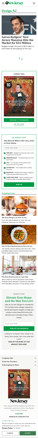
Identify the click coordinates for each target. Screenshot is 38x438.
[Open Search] (34, 3)
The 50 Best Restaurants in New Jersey (17, 246)
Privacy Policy (7, 428)
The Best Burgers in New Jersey (14, 217)
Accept (28, 433)
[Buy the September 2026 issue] (19, 96)
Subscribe (19, 414)
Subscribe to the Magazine (19, 120)
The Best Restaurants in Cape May (15, 277)
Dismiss (10, 433)
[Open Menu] (3, 3)
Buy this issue (19, 124)
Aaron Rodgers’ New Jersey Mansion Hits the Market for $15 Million (17, 39)
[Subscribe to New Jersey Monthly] (19, 383)
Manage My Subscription (19, 417)
